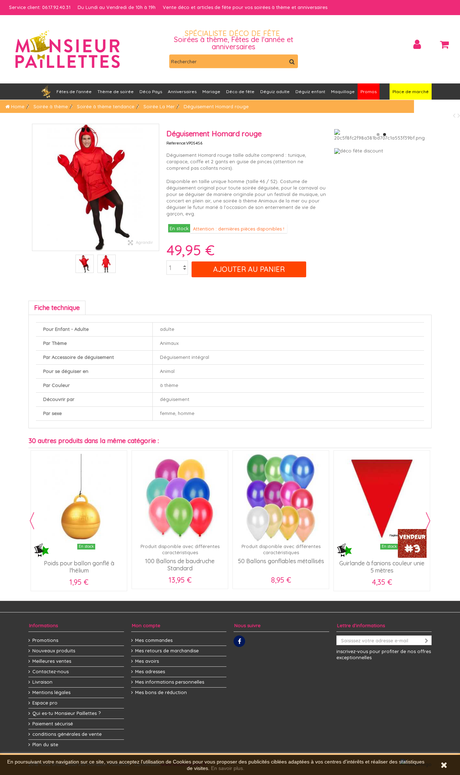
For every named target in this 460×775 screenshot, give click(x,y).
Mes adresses (150, 671)
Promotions (45, 640)
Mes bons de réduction (161, 692)
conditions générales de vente (67, 734)
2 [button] (384, 134)
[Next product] (458, 115)
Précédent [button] (35, 187)
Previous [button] (32, 520)
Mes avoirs (147, 661)
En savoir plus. (227, 768)
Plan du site (45, 744)
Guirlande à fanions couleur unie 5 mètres (381, 567)
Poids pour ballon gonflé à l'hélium (79, 567)
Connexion (417, 44)
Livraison (42, 682)
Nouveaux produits (53, 650)
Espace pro (45, 703)
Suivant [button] (155, 187)
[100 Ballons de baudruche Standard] (180, 498)
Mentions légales (51, 692)
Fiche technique (57, 308)
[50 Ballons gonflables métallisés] (281, 498)
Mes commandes (153, 640)
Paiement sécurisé (52, 723)
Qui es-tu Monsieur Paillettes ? (66, 713)
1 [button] (378, 134)
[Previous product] (455, 115)
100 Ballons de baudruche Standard (180, 564)
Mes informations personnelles (169, 682)
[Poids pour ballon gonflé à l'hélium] (79, 498)
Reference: (176, 143)
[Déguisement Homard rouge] (84, 264)
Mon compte (146, 625)
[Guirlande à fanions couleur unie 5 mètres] (382, 498)
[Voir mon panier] (444, 44)
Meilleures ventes (51, 661)
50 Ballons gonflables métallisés (281, 561)
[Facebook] (239, 641)
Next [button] (428, 520)
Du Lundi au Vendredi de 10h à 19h (117, 7)
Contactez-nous (50, 671)
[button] (182, 91)
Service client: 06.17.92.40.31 (39, 7)
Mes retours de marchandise (167, 650)
